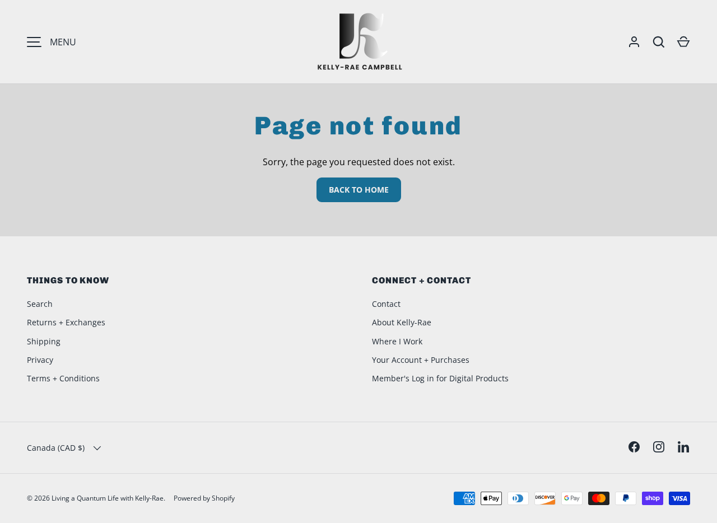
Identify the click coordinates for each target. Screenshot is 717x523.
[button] (683, 42)
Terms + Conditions (63, 378)
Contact (386, 303)
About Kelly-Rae (401, 322)
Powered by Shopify (204, 498)
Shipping (43, 341)
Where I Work (397, 341)
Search (40, 303)
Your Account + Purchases (420, 359)
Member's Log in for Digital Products (440, 378)
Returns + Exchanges (66, 322)
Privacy (40, 359)
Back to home (359, 189)
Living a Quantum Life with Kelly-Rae (108, 498)
